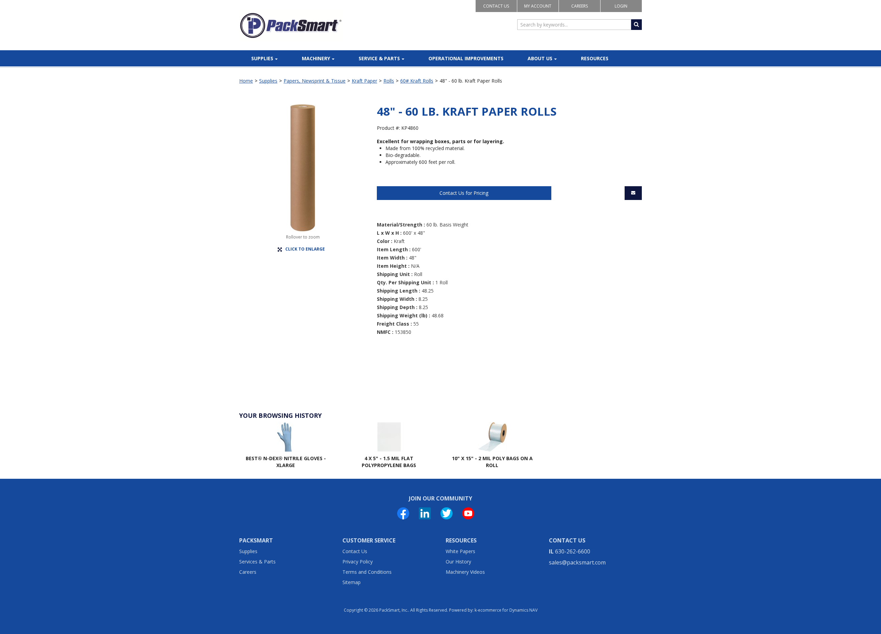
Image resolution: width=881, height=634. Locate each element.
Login (621, 6)
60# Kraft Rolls (416, 80)
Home (246, 80)
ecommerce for (508, 610)
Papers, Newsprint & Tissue (315, 80)
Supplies (262, 58)
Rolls (388, 80)
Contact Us (496, 6)
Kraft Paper (364, 80)
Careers (579, 6)
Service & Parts (379, 58)
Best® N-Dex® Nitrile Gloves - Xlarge (286, 461)
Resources (594, 58)
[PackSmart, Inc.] (290, 25)
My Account (537, 6)
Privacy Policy (357, 561)
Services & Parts (257, 561)
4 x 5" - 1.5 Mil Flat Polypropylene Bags (389, 461)
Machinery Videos (465, 572)
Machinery (316, 58)
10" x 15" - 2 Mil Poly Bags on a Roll (492, 461)
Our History (458, 561)
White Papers (460, 551)
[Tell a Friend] (633, 193)
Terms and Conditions (367, 572)
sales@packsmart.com (577, 562)
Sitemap (351, 582)
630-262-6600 (572, 551)
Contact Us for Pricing (463, 193)
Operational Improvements (465, 58)
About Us (540, 58)
